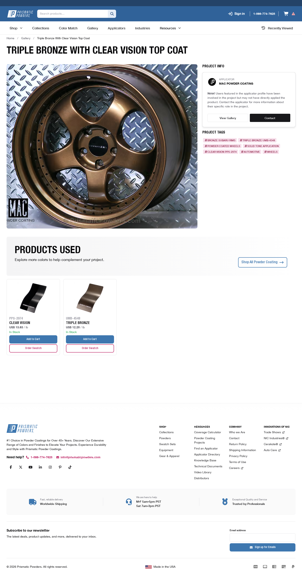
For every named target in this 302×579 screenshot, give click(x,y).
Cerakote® (271, 444)
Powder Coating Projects (204, 440)
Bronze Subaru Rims (221, 140)
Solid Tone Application (263, 146)
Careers (234, 468)
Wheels (272, 151)
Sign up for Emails (265, 547)
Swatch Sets (167, 444)
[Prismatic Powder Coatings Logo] (20, 13)
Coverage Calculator (207, 432)
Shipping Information (242, 450)
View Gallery (228, 118)
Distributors (201, 478)
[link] (63, 38)
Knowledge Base (205, 460)
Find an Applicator (206, 449)
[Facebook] (11, 467)
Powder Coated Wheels (223, 146)
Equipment (166, 450)
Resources (168, 27)
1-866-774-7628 (41, 457)
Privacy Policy (238, 456)
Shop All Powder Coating (259, 262)
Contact (270, 118)
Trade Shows (272, 432)
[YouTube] (30, 467)
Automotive (252, 151)
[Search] (112, 14)
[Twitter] (20, 467)
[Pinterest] (60, 467)
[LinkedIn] (40, 467)
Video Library (202, 472)
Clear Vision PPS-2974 (222, 151)
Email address (238, 530)
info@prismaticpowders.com (80, 457)
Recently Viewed (280, 27)
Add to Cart (33, 339)
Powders (165, 438)
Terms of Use (237, 462)
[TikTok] (70, 467)
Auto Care (270, 450)
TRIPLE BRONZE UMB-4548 (259, 140)
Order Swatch (33, 348)
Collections (166, 432)
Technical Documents (208, 466)
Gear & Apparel (169, 456)
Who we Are (237, 432)
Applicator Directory (207, 455)
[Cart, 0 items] (289, 14)
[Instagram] (50, 467)
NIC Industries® (274, 438)
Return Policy (238, 444)
